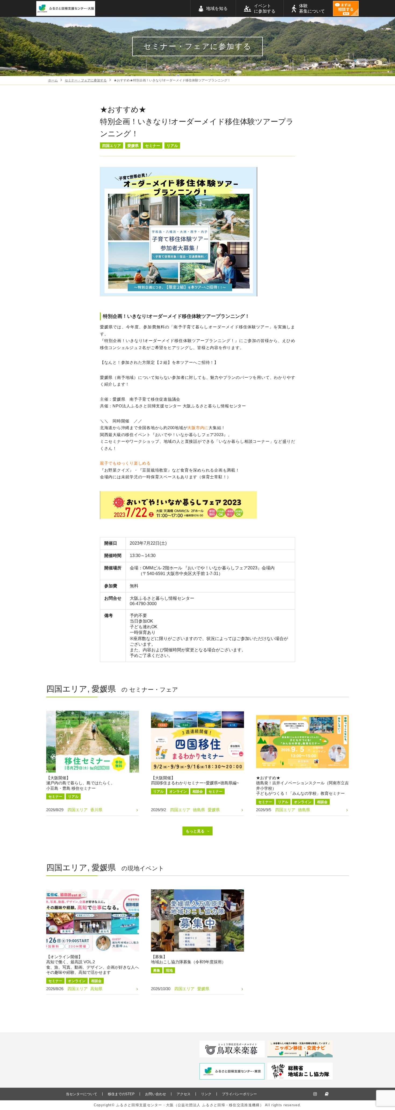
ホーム (53, 80)
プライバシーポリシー (239, 1094)
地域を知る (217, 8)
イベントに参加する (264, 8)
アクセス (184, 1094)
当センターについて (81, 1094)
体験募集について (312, 8)
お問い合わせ (155, 1094)
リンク (206, 1094)
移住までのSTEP (121, 1094)
